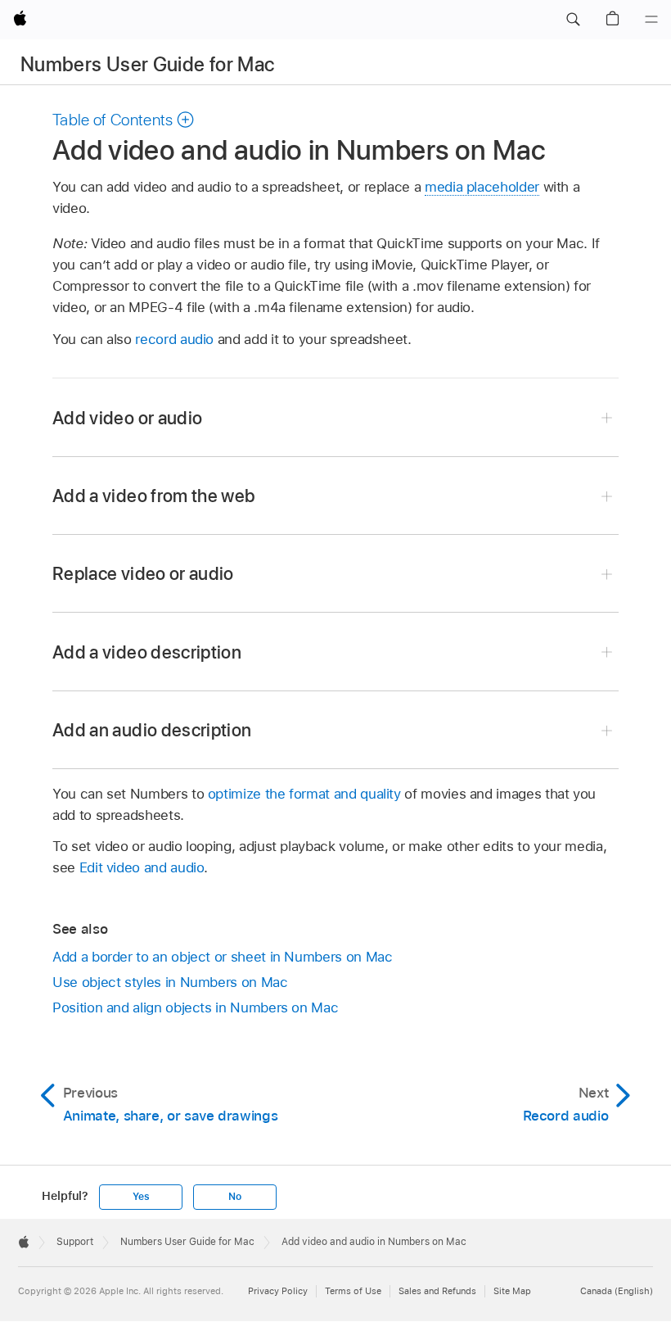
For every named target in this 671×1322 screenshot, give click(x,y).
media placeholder (482, 187)
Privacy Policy (278, 1291)
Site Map (512, 1291)
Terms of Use (353, 1291)
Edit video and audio (142, 867)
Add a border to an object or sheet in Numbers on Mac (222, 956)
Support (74, 1241)
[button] (572, 19)
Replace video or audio (143, 573)
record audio (174, 339)
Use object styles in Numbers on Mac (170, 982)
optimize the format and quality (304, 794)
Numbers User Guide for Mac (147, 64)
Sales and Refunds (437, 1291)
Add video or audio (127, 417)
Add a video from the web (153, 495)
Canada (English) (616, 1291)
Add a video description (146, 652)
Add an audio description (151, 729)
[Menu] (651, 19)
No (234, 1196)
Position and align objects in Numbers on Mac (195, 1007)
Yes (141, 1196)
